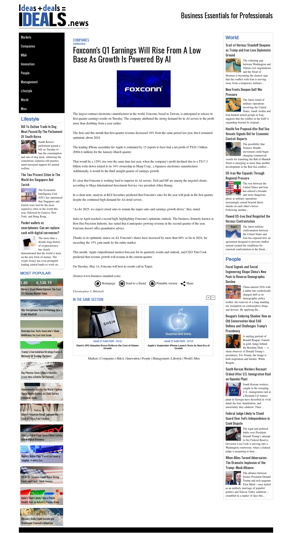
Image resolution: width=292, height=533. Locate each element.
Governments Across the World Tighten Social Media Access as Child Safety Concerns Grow (41, 393)
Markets (26, 37)
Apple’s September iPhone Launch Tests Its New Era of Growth (179, 347)
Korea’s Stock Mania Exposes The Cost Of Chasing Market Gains (41, 291)
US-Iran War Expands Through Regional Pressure (245, 175)
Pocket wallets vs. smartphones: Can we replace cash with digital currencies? (40, 227)
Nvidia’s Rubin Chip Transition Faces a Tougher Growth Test (40, 458)
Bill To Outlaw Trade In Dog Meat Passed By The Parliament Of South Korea (41, 131)
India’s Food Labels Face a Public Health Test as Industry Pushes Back (40, 500)
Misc (24, 108)
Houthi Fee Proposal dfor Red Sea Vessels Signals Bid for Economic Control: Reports (247, 133)
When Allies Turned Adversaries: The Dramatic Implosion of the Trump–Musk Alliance (246, 462)
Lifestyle (26, 90)
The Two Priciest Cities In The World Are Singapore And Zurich (40, 179)
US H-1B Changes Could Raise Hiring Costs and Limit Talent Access (40, 479)
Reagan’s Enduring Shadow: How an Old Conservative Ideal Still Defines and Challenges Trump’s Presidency (248, 323)
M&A (24, 54)
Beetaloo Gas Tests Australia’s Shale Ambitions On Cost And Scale (40, 333)
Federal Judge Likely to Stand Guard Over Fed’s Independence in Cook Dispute (248, 418)
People (25, 72)
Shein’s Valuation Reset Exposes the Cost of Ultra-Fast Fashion (39, 416)
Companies (28, 46)
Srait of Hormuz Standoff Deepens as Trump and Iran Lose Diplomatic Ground (248, 50)
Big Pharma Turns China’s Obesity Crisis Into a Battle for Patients (38, 374)
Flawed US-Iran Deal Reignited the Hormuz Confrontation (248, 219)
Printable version (166, 283)
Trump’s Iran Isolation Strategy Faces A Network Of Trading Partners (41, 354)
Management (29, 81)
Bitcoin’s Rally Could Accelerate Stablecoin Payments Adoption (37, 521)
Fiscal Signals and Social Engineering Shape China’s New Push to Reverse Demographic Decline (246, 274)
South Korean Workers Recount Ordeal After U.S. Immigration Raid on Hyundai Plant (248, 373)
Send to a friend (135, 283)
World (24, 99)
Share (189, 283)
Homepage (108, 283)
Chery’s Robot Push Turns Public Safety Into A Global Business (41, 437)
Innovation (28, 63)
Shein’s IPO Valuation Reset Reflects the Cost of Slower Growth (107, 347)
